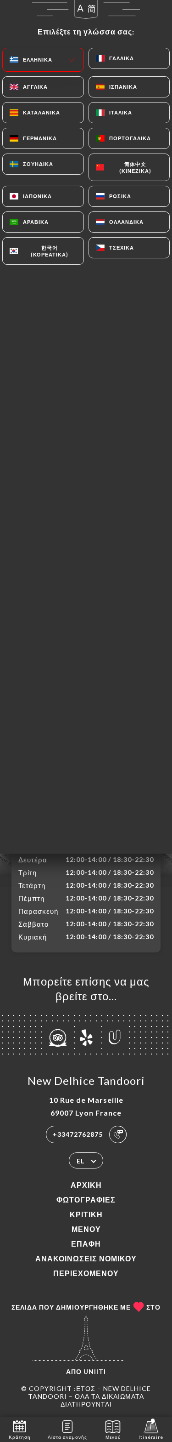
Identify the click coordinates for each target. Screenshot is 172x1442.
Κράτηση (20, 1437)
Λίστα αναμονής (67, 1437)
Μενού (86, 1229)
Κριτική (86, 1214)
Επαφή (86, 1243)
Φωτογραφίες (86, 1199)
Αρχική (86, 1184)
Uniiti (94, 1371)
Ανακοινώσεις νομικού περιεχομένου (86, 1265)
